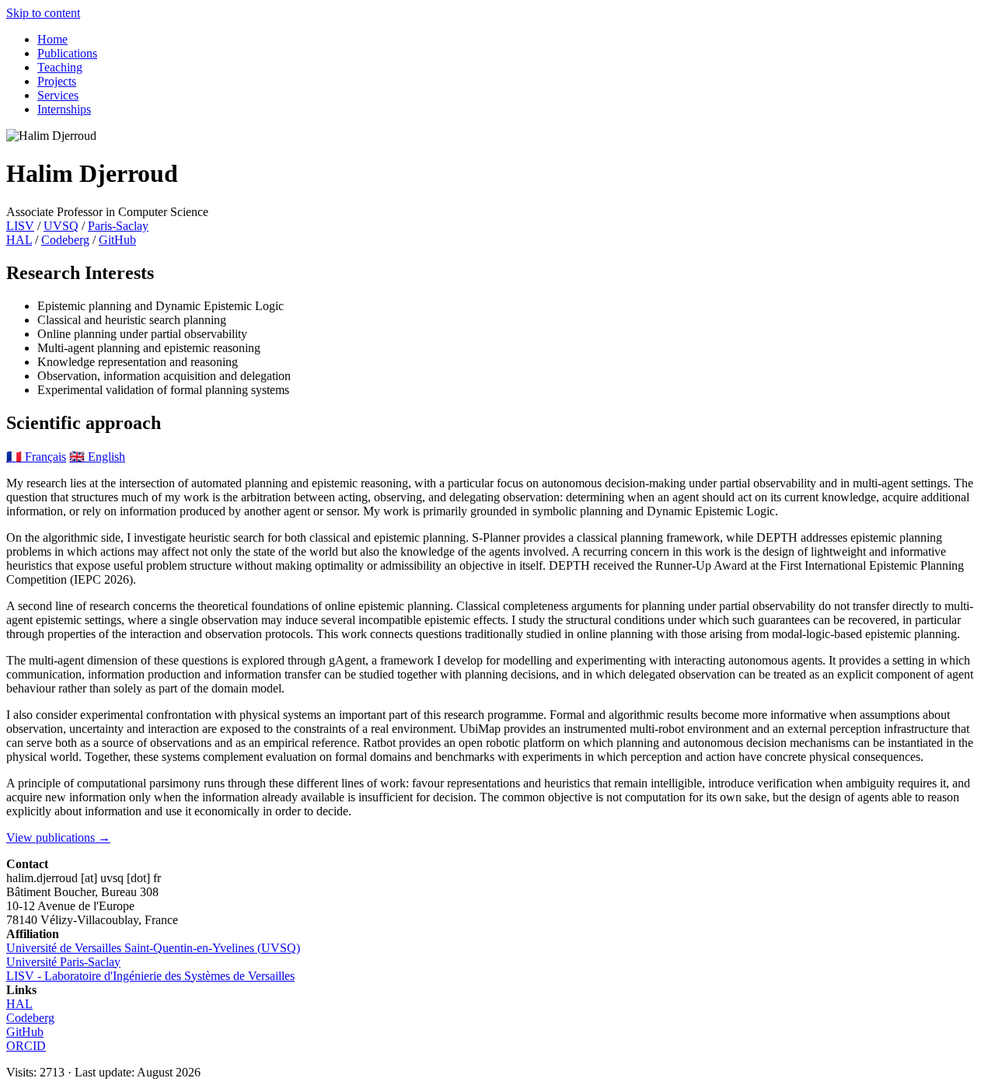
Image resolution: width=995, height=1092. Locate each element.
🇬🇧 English (97, 456)
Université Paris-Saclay (63, 961)
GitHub (117, 239)
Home (52, 39)
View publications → (58, 837)
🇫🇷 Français (36, 456)
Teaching (59, 67)
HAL (19, 239)
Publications (67, 53)
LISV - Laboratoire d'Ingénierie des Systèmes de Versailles (150, 975)
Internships (64, 109)
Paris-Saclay (118, 225)
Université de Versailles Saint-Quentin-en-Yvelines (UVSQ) (153, 947)
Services (58, 95)
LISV (20, 225)
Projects (56, 81)
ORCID (26, 1045)
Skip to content (43, 12)
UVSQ (61, 225)
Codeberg (65, 239)
